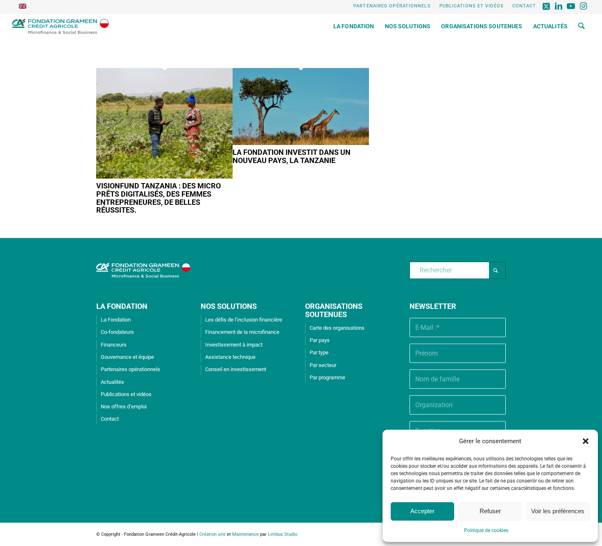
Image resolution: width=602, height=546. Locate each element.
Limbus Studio (282, 534)
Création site (212, 534)
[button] (586, 441)
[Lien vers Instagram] (584, 6)
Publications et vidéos (471, 6)
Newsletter (433, 306)
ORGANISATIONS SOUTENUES (333, 310)
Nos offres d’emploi (124, 406)
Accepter (422, 510)
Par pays (320, 340)
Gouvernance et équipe (127, 357)
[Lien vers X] (547, 6)
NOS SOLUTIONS (229, 306)
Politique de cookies (486, 530)
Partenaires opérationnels (392, 6)
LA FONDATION (121, 306)
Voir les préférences (557, 510)
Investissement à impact (234, 345)
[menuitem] (392, 6)
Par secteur (323, 365)
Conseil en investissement (235, 369)
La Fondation (116, 320)
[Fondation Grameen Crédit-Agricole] (60, 26)
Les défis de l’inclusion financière (243, 320)
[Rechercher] (581, 26)
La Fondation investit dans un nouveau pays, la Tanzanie (292, 156)
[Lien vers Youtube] (571, 6)
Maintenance (245, 534)
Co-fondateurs (117, 332)
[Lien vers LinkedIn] (559, 6)
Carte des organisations (337, 328)
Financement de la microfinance (242, 332)
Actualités (112, 382)
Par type (319, 352)
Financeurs (114, 345)
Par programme (327, 377)
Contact (524, 6)
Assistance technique (230, 357)
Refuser (490, 510)
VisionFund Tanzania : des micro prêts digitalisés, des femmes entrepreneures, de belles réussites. (158, 197)
